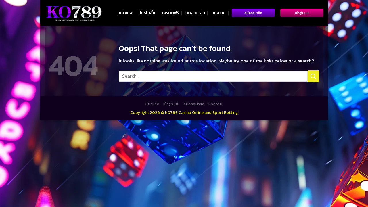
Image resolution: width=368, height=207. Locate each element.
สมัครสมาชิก (194, 104)
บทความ (218, 12)
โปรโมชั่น (147, 12)
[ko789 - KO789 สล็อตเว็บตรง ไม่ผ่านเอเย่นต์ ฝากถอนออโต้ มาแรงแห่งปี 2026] (73, 13)
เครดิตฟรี (170, 12)
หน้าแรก (126, 12)
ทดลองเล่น (195, 12)
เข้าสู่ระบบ (171, 104)
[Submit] (313, 76)
